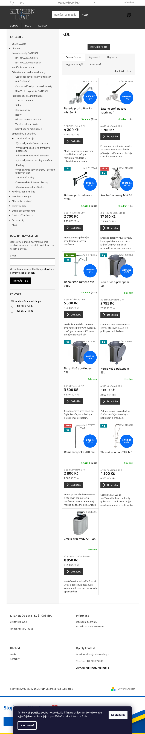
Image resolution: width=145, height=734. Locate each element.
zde (85, 716)
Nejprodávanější (74, 64)
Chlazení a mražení (21, 201)
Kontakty (15, 659)
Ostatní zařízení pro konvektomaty (33, 86)
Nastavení (27, 725)
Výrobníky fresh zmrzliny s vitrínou (34, 160)
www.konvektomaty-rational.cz (92, 668)
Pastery (20, 165)
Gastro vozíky (22, 110)
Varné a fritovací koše (26, 124)
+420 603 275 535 (24, 306)
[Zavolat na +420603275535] (15, 2)
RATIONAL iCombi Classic (28, 63)
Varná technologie (21, 196)
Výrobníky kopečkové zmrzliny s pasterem (33, 149)
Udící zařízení (22, 81)
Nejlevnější (94, 57)
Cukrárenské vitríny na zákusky (31, 182)
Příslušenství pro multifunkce (27, 96)
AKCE (14, 225)
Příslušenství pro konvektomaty (29, 72)
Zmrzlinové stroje (24, 138)
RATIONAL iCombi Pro (26, 58)
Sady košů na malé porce (28, 129)
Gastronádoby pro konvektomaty (33, 77)
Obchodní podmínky (69, 2)
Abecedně (95, 64)
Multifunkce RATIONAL (23, 67)
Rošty (18, 115)
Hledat (86, 14)
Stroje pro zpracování (23, 211)
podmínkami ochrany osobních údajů (32, 271)
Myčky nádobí (19, 206)
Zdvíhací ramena (24, 100)
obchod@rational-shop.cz (29, 301)
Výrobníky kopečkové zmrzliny (32, 155)
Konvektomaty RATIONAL (25, 53)
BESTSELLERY (19, 44)
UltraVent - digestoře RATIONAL (31, 91)
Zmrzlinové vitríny (24, 177)
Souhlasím (118, 715)
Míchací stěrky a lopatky (28, 119)
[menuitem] (14, 26)
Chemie (16, 48)
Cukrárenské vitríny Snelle (30, 187)
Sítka (18, 105)
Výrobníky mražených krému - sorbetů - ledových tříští (36, 171)
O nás (13, 654)
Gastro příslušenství (22, 215)
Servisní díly (18, 220)
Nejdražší (112, 57)
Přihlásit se (20, 280)
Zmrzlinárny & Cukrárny (24, 134)
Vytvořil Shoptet (126, 689)
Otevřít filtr (98, 46)
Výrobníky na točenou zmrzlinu (32, 143)
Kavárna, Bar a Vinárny (23, 192)
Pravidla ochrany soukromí (90, 626)
